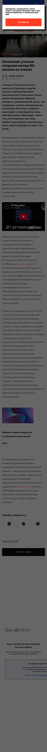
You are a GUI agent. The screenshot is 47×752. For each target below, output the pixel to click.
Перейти (23, 22)
